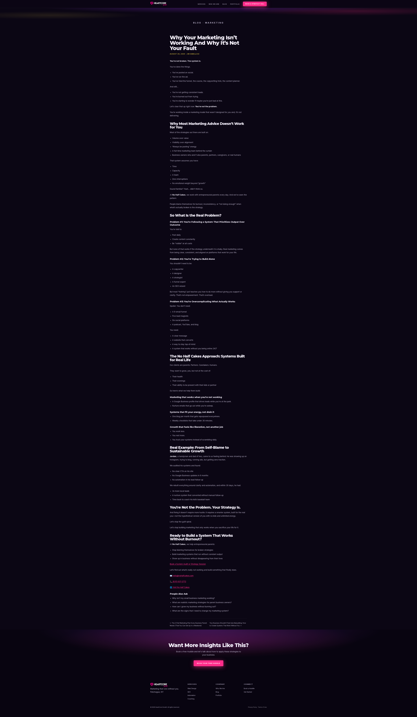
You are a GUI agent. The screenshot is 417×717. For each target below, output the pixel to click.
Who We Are (214, 4)
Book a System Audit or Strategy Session (188, 564)
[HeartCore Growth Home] (158, 4)
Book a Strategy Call (254, 4)
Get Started (248, 692)
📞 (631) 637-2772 (178, 581)
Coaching (191, 699)
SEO (189, 692)
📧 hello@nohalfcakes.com (182, 576)
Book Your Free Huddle (208, 663)
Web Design (192, 688)
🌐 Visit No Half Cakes (179, 587)
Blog (225, 4)
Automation (191, 695)
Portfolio (235, 4)
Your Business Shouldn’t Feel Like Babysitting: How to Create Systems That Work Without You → (228, 624)
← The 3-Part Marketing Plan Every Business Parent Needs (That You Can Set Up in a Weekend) (188, 624)
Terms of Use (262, 707)
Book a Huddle (249, 688)
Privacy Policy (252, 707)
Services (201, 4)
